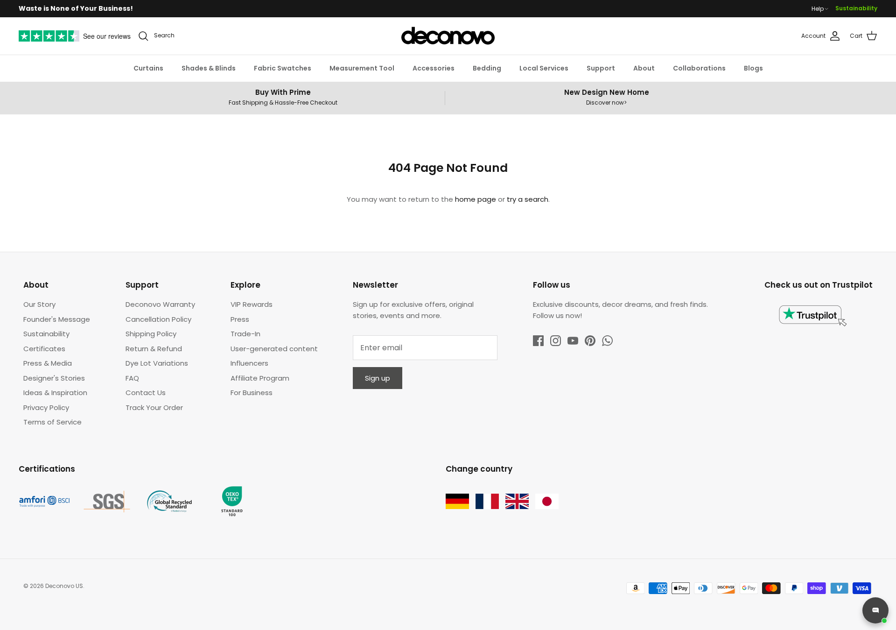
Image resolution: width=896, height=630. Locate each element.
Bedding (487, 68)
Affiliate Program (260, 378)
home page (475, 199)
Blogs (753, 68)
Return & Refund (154, 349)
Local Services (543, 68)
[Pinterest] (590, 340)
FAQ (132, 378)
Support (601, 68)
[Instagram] (555, 340)
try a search (527, 199)
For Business (252, 392)
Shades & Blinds (209, 68)
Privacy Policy (46, 407)
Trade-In (245, 334)
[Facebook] (538, 340)
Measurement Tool (361, 68)
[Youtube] (572, 340)
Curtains (148, 68)
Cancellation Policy (158, 319)
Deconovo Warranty (160, 304)
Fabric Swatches (282, 68)
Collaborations (699, 68)
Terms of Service (52, 422)
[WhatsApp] (607, 340)
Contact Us (146, 392)
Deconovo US (64, 586)
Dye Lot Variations (157, 363)
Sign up (377, 378)
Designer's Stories (54, 378)
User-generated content (274, 349)
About (644, 68)
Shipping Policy (151, 334)
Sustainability (856, 8)
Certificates (44, 349)
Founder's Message (56, 319)
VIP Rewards (252, 304)
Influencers (249, 363)
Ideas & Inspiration (55, 392)
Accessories (434, 68)
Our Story (39, 304)
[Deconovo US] (448, 36)
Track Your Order (154, 407)
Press (240, 319)
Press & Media (47, 363)
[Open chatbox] (875, 610)
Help (818, 9)
